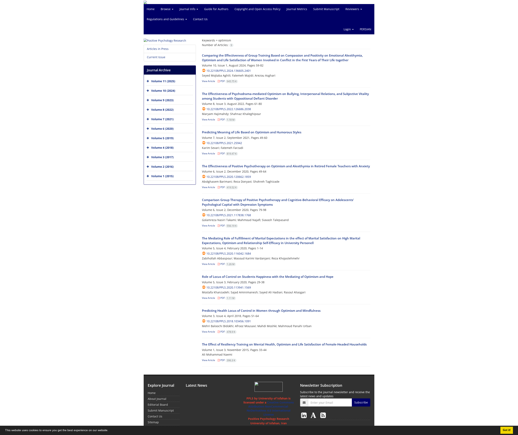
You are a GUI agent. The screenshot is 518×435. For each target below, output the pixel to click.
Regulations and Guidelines (166, 19)
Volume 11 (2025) (163, 81)
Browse (166, 9)
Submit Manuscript (326, 9)
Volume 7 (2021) (162, 119)
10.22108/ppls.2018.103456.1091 (228, 321)
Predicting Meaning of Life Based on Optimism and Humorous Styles (251, 132)
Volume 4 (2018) (162, 148)
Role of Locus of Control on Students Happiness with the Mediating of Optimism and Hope (267, 277)
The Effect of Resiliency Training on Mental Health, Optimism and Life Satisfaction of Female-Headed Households (284, 344)
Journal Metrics (297, 9)
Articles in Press (158, 49)
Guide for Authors (216, 9)
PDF (228, 81)
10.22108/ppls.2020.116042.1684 (228, 253)
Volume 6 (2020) (162, 129)
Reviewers (352, 9)
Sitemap (153, 422)
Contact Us (200, 19)
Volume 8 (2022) (162, 110)
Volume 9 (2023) (162, 100)
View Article (208, 81)
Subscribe (361, 402)
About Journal (157, 399)
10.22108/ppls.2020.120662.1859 (228, 177)
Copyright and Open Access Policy (257, 9)
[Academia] (314, 415)
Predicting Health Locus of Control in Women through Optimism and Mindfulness (261, 311)
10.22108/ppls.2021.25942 (224, 143)
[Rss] (323, 415)
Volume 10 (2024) (163, 91)
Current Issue (156, 57)
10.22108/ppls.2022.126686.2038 (228, 109)
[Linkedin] (304, 415)
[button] (109, 430)
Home (151, 9)
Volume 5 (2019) (162, 138)
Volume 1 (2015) (162, 176)
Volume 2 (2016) (162, 167)
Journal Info (187, 9)
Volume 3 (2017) (162, 157)
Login (348, 29)
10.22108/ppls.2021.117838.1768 (228, 215)
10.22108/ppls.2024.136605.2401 (228, 71)
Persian (365, 29)
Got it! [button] (507, 430)
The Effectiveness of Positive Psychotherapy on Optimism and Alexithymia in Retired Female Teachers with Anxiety (286, 166)
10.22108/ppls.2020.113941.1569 (228, 287)
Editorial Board (158, 405)
